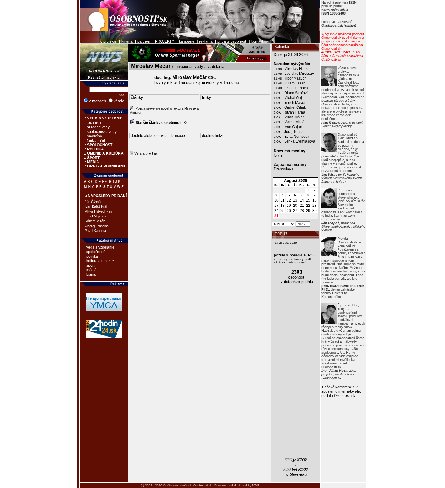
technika (94, 122)
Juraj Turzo (293, 132)
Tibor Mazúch (295, 78)
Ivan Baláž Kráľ (96, 206)
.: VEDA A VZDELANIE (101, 118)
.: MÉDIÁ (89, 162)
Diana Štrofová (296, 93)
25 (282, 211)
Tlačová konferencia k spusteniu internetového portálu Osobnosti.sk (341, 391)
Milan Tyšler (294, 117)
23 (314, 205)
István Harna (294, 112)
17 (276, 205)
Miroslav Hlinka (297, 69)
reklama (206, 41)
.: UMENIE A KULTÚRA (102, 153)
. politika (91, 256)
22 (308, 205)
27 (295, 211)
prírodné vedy (98, 127)
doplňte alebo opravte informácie (158, 136)
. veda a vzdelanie (99, 247)
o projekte (108, 41)
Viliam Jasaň (294, 83)
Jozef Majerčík (96, 216)
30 (314, 211)
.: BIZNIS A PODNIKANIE (103, 166)
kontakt (257, 41)
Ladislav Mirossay (299, 73)
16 (314, 200)
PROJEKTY (164, 41)
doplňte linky (212, 136)
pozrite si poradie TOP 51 (295, 255)
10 (276, 200)
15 (308, 200)
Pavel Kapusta (95, 230)
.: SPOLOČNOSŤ (96, 145)
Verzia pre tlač (146, 153)
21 (302, 205)
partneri (143, 41)
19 (289, 205)
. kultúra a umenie (99, 261)
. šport (89, 265)
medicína (94, 136)
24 (276, 211)
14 (302, 200)
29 (308, 211)
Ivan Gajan (293, 127)
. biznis (90, 274)
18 (282, 205)
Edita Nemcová (296, 136)
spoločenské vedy (102, 132)
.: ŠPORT (90, 158)
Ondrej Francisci (97, 226)
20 (295, 205)
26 (289, 211)
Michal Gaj (293, 98)
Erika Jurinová (296, 88)
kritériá (127, 41)
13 (295, 200)
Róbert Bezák (95, 221)
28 (302, 211)
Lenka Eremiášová (299, 141)
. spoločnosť (94, 252)
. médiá (90, 270)
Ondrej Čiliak (295, 107)
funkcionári (96, 141)
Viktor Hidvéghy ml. (99, 211)
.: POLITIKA (92, 149)
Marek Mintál (294, 122)
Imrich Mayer (294, 103)
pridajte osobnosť (231, 41)
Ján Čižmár (93, 201)
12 (289, 200)
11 (283, 200)
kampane (186, 41)
